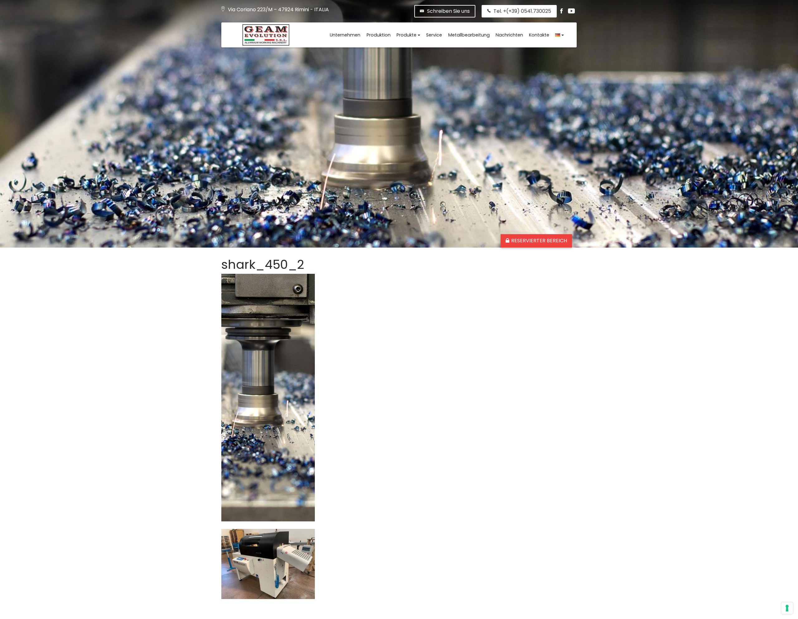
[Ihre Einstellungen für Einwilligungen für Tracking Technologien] (787, 608)
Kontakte (539, 35)
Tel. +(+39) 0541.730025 (522, 11)
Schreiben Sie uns (448, 11)
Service (434, 35)
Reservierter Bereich (539, 240)
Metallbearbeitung (469, 35)
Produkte (406, 35)
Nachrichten (509, 35)
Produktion (379, 35)
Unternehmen (345, 35)
